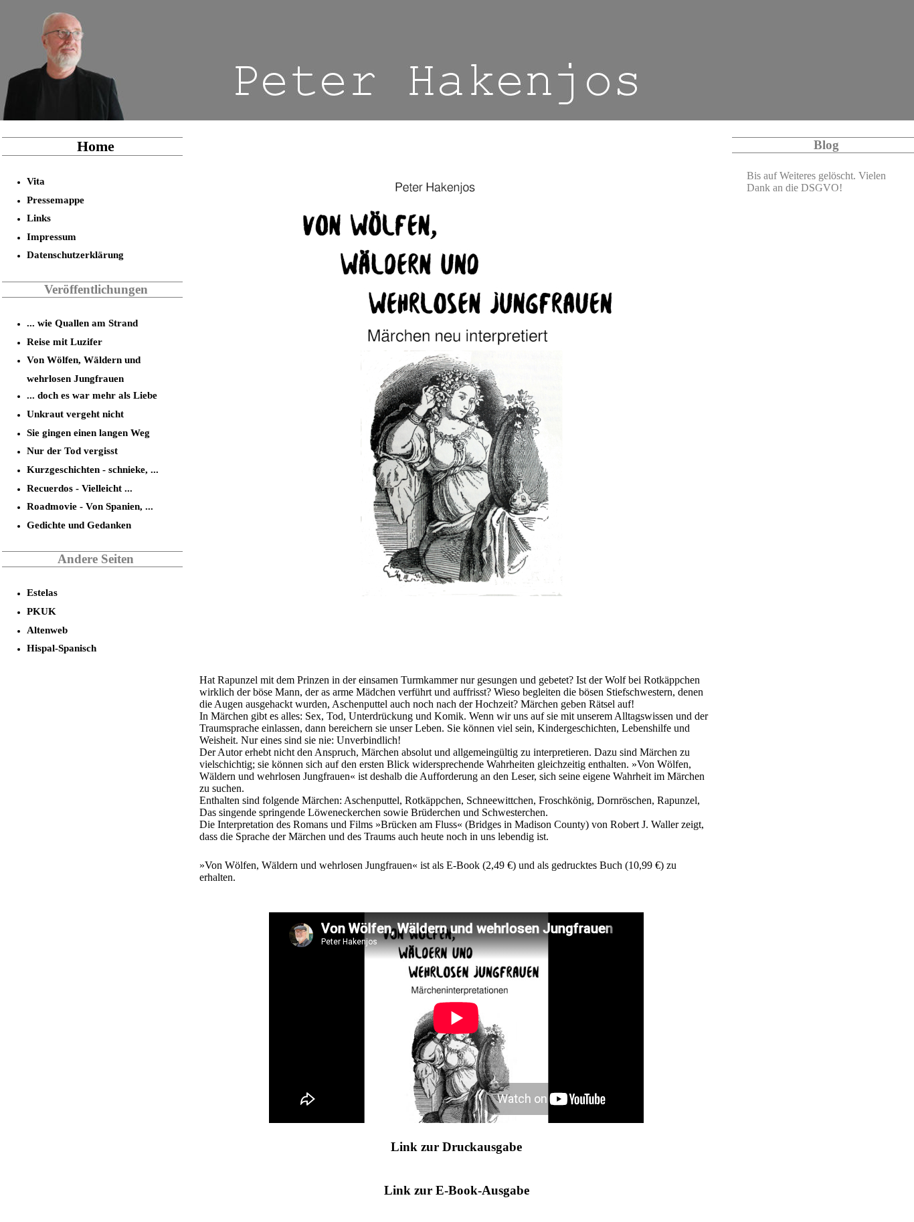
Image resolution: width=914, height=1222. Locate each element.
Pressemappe (55, 199)
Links (39, 217)
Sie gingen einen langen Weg (88, 432)
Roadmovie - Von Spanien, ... (90, 506)
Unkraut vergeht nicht (75, 413)
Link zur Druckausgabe (456, 1147)
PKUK (41, 611)
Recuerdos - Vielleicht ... (79, 488)
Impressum (51, 236)
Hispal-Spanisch (61, 647)
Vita (36, 181)
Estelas (42, 592)
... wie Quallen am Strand (82, 322)
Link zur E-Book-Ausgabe (456, 1190)
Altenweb (47, 629)
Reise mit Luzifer (64, 341)
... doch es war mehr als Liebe (92, 395)
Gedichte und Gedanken (79, 524)
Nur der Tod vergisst (72, 450)
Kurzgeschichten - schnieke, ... (93, 469)
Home (95, 146)
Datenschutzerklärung (75, 254)
